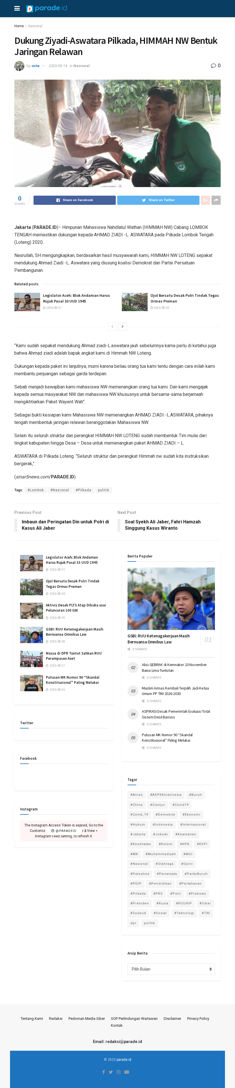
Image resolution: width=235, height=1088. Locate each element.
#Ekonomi (191, 814)
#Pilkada (83, 490)
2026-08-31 (54, 307)
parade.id (124, 1060)
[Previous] (112, 327)
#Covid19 (181, 805)
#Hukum (137, 824)
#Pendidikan (160, 883)
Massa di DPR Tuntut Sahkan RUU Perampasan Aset (74, 656)
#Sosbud (138, 913)
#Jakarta (138, 834)
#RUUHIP (184, 903)
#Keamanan (185, 834)
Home (19, 26)
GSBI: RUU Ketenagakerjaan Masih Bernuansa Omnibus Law (74, 632)
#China (136, 805)
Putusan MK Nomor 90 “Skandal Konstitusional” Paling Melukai (72, 680)
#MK (134, 854)
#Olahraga (165, 864)
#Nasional (59, 490)
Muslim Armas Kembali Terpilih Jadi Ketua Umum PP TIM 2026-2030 (175, 691)
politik (103, 490)
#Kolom (166, 844)
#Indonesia (163, 824)
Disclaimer (172, 1018)
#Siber (205, 903)
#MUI (188, 854)
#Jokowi (160, 834)
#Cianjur (157, 805)
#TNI (206, 913)
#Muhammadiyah (161, 854)
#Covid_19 (139, 814)
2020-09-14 (58, 66)
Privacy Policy (198, 1018)
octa (36, 66)
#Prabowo (197, 893)
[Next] (122, 327)
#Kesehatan (140, 844)
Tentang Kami (32, 1018)
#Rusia (162, 903)
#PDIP (136, 883)
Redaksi (55, 1018)
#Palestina (139, 874)
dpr (133, 923)
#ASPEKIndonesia (166, 795)
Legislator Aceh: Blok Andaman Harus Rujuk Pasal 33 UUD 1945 (76, 298)
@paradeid (65, 831)
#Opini (187, 864)
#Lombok (36, 490)
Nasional (35, 26)
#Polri (175, 893)
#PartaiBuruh (196, 874)
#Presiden (139, 903)
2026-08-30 (161, 307)
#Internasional (193, 824)
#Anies (136, 795)
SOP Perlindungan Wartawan (134, 1018)
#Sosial (160, 913)
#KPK (184, 844)
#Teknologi (184, 913)
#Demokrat (165, 814)
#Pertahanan (190, 883)
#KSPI (202, 844)
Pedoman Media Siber (86, 1018)
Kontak (117, 1025)
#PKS (158, 893)
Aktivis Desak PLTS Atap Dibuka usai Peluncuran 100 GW (76, 608)
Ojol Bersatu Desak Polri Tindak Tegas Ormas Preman (72, 584)
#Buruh (195, 795)
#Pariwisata (167, 874)
